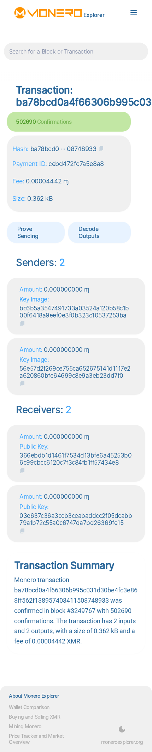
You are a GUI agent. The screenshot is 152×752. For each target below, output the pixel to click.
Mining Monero (25, 726)
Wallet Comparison (29, 707)
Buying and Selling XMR (34, 717)
